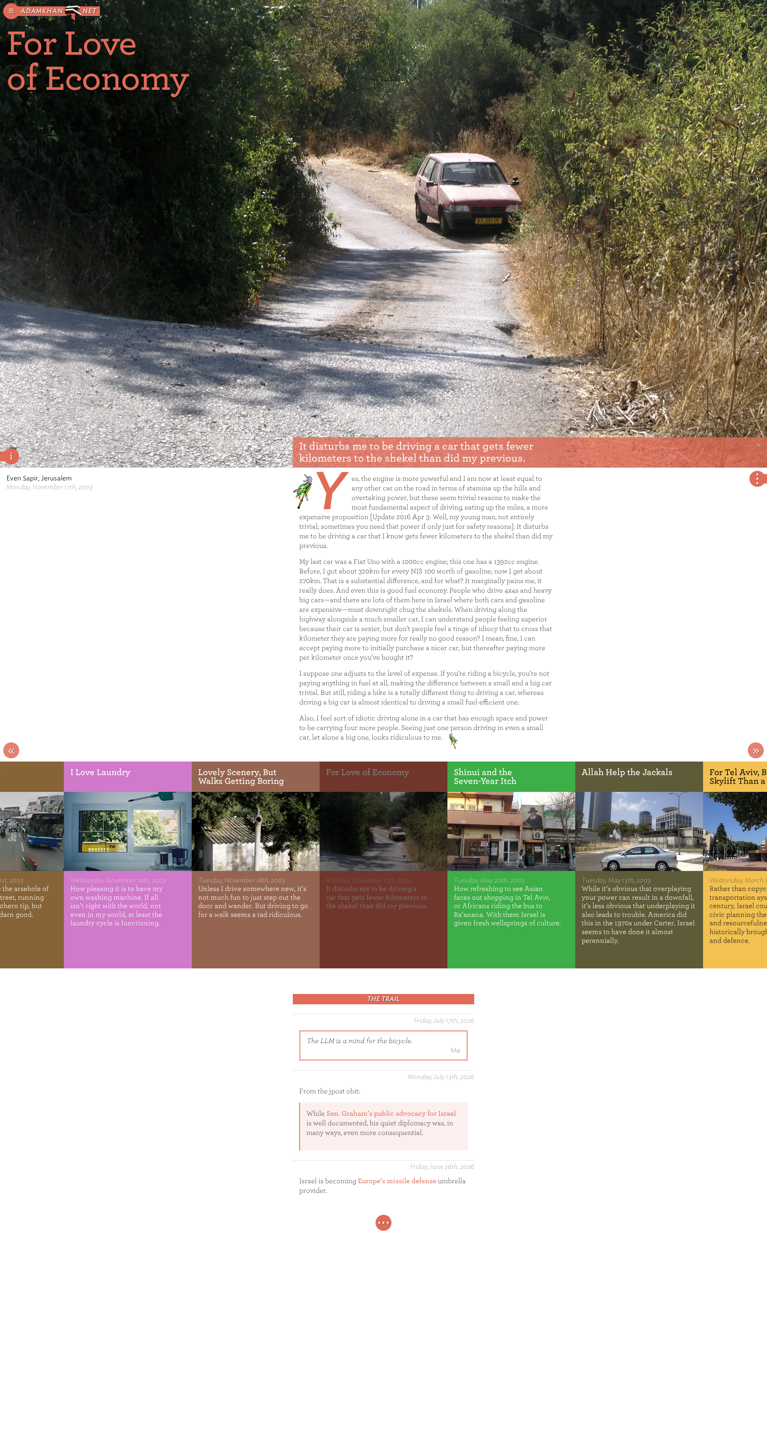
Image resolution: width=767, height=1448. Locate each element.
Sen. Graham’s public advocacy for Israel (391, 1113)
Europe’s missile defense (397, 1181)
